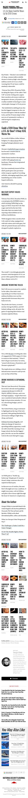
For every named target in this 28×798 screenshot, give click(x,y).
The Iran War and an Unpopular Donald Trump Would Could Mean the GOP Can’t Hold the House (13, 720)
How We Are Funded (17, 790)
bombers (11, 396)
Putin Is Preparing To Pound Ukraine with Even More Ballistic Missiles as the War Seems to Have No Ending (13, 714)
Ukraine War (10, 790)
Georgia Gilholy (12, 18)
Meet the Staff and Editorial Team (11, 791)
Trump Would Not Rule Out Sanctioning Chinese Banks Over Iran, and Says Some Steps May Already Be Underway (13, 692)
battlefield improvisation (16, 149)
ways (21, 436)
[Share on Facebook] (12, 22)
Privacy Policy (21, 791)
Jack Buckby (13, 747)
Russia (3, 643)
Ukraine (11, 354)
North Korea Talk (16, 789)
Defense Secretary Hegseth (10, 422)
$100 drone (14, 141)
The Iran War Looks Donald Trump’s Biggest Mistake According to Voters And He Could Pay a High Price (13, 699)
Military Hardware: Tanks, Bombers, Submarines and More (14, 788)
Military (22, 641)
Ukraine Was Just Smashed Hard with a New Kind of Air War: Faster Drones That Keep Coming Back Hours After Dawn (13, 706)
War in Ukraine (15, 643)
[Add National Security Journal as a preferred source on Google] (6, 22)
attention (4, 186)
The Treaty (22, 789)
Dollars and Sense (7, 789)
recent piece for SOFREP (11, 201)
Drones (17, 641)
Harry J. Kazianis (14, 737)
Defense (12, 641)
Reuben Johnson (14, 764)
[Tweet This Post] (15, 22)
